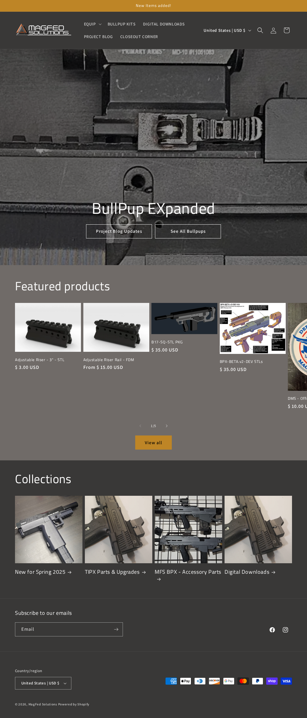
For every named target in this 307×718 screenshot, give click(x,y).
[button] (92, 24)
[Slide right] (166, 425)
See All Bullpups (188, 231)
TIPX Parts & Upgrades (112, 571)
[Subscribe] (116, 629)
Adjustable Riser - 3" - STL (39, 359)
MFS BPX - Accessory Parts (188, 572)
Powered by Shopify (74, 704)
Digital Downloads (247, 571)
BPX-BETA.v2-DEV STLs (241, 361)
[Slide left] (140, 425)
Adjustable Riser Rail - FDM (108, 359)
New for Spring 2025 (40, 571)
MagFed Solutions (42, 704)
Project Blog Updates (119, 231)
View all (153, 442)
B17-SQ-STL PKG (167, 342)
